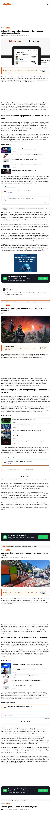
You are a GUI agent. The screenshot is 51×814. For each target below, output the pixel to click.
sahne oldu (42, 598)
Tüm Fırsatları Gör (24, 205)
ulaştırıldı (3, 107)
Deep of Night (24, 354)
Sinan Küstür (5, 35)
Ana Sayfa (3, 27)
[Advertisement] (25, 521)
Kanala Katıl (43, 278)
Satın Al (9, 192)
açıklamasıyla (19, 80)
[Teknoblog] (7, 4)
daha (8, 600)
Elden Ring (10, 354)
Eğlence (7, 305)
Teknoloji (8, 27)
